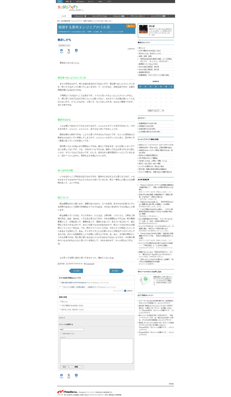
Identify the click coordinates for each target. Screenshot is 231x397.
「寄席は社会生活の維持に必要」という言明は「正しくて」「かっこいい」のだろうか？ (155, 60)
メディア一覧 (61, 395)
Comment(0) (90, 264)
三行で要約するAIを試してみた (72, 305)
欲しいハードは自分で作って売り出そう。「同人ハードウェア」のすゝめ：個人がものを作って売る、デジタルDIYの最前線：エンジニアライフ (156, 317)
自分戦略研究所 (65, 21)
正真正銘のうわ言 (64, 45)
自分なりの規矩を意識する (148, 155)
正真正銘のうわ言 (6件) (147, 129)
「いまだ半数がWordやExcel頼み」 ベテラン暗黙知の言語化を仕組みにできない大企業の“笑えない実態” (156, 211)
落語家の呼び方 (144, 72)
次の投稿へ (77, 271)
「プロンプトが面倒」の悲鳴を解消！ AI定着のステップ (88, 287)
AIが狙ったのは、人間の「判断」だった (153, 161)
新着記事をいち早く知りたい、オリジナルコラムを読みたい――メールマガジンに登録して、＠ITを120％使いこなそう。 (163, 280)
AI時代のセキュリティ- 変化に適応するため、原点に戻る (156, 151)
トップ (63, 16)
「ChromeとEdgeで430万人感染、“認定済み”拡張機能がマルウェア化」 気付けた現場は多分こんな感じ (156, 236)
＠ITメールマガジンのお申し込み (149, 272)
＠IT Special (79, 1)
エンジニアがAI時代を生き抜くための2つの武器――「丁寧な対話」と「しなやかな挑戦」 (156, 244)
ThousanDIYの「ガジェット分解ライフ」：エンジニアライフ (156, 333)
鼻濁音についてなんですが (148, 64)
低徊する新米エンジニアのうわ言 (93, 21)
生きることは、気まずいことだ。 (73, 309)
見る (68, 52)
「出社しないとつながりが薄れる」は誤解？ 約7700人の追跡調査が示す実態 (156, 260)
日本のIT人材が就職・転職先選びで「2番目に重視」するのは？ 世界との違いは (156, 196)
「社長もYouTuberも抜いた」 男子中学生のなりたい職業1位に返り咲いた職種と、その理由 (156, 203)
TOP (59, 1)
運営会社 (112, 395)
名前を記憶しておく (69, 333)
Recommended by (118, 290)
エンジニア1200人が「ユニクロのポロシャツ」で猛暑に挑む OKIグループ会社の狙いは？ (156, 227)
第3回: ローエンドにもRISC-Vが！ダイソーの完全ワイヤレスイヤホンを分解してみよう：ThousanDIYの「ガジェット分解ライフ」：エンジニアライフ (156, 326)
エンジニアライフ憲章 (158, 16)
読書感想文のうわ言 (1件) (148, 123)
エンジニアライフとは (99, 16)
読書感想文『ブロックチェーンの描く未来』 (154, 75)
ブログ (109, 1)
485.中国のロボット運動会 (148, 158)
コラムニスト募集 (118, 16)
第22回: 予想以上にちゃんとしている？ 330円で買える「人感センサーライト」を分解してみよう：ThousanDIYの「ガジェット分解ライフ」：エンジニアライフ (156, 309)
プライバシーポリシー (138, 16)
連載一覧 (68, 1)
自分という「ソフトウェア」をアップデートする (156, 145)
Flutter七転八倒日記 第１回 (149, 69)
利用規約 (171, 384)
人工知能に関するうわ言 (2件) (149, 132)
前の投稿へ (115, 271)
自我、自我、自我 (145, 56)
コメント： (63, 337)
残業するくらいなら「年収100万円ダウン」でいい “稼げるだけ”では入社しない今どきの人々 (156, 253)
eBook (100, 1)
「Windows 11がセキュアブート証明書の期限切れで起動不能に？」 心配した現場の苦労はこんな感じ (156, 187)
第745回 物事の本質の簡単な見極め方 (153, 169)
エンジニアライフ (71, 8)
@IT (58, 21)
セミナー (91, 1)
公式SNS (69, 395)
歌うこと (64, 301)
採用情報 (118, 395)
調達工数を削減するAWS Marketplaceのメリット (85, 282)
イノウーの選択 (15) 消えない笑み (151, 166)
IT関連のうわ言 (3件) (146, 126)
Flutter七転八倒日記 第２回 (149, 67)
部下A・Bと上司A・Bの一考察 (149, 163)
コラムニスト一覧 (80, 16)
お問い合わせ (84, 395)
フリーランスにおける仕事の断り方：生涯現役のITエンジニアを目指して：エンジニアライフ (156, 302)
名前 (61, 329)
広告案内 (76, 395)
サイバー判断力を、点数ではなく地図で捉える (155, 172)
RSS (131, 26)
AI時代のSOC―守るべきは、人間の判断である (155, 147)
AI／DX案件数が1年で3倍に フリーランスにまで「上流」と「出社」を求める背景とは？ (156, 220)
